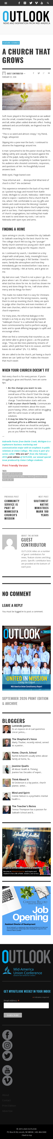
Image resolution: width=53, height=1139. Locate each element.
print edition (14, 457)
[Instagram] (25, 3)
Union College (41, 476)
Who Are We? (8, 480)
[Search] (6, 3)
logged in (19, 611)
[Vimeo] (36, 3)
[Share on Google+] (44, 73)
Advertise (7, 1111)
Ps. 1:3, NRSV (30, 349)
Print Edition (9, 1105)
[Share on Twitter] (39, 73)
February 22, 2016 (9, 77)
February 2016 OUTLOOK (12, 473)
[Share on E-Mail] (49, 73)
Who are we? (22, 453)
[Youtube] (42, 3)
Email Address (11, 1000)
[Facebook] (19, 3)
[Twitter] (30, 3)
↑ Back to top (26, 1135)
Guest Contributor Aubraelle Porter (18, 476)
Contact (6, 1100)
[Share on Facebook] (33, 73)
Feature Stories (11, 42)
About (5, 1095)
